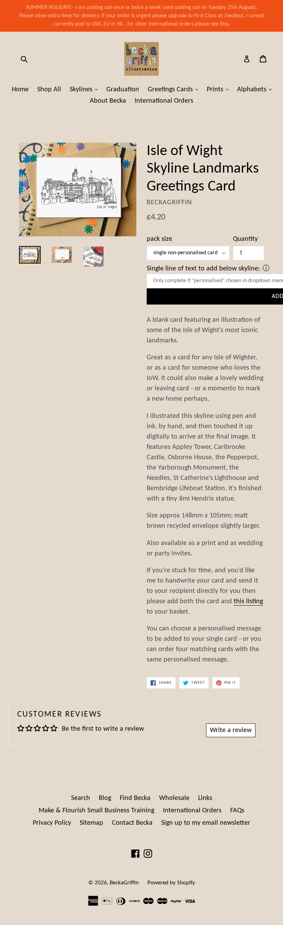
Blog (105, 798)
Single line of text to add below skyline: (203, 268)
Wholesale (174, 798)
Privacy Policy (52, 823)
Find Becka (135, 798)
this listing (248, 601)
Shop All (49, 89)
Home (20, 89)
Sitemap (91, 823)
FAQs (237, 810)
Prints (219, 89)
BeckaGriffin (124, 883)
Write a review (231, 730)
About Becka (108, 100)
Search (80, 798)
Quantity (245, 239)
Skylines (85, 89)
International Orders (164, 100)
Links (205, 798)
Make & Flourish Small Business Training (96, 810)
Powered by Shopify (171, 883)
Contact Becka (132, 823)
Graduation (122, 89)
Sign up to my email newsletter (205, 823)
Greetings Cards (175, 89)
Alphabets (256, 89)
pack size (159, 239)
